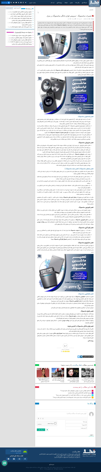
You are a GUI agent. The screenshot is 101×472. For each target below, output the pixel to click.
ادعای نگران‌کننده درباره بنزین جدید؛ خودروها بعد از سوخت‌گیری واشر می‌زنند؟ (72, 397)
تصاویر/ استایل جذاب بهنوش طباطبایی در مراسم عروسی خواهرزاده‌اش (73, 380)
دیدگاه (73, 19)
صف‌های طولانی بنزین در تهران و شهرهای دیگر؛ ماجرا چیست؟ (58, 380)
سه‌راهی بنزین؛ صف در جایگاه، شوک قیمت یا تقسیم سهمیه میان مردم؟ (73, 395)
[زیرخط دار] (43, 418)
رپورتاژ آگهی (59, 3)
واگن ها (77, 3)
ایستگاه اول (84, 3)
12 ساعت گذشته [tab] (9, 8)
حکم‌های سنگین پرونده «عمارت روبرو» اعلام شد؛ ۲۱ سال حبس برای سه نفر (88, 380)
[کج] (41, 418)
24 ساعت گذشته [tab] (17, 8)
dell (91, 19)
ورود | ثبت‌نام (4, 2)
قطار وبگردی (77, 365)
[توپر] (38, 418)
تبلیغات (66, 3)
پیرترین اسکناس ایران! (27, 25)
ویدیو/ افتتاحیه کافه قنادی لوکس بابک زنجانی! (79, 393)
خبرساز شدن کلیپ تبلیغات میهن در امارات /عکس (21, 16)
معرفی (71, 3)
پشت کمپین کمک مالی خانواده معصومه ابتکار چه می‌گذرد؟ (19, 27)
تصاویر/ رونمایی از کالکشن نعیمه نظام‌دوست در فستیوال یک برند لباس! (16, 12)
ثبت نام (52, 3)
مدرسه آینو (51, 464)
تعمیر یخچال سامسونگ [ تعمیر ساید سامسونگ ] (79, 169)
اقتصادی (91, 10)
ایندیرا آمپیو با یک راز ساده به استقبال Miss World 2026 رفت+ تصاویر (43, 380)
